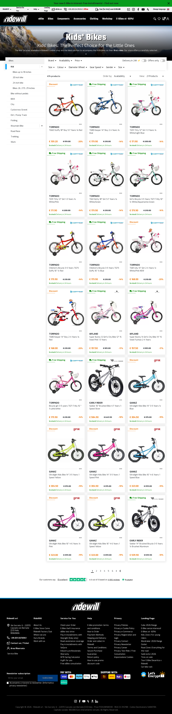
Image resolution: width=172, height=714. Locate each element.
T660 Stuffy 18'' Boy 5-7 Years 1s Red (65, 130)
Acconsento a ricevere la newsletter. (32, 684)
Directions (15, 633)
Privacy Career (120, 647)
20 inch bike (18, 77)
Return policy (93, 657)
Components (63, 19)
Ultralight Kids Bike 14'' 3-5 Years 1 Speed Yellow (64, 476)
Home (76, 30)
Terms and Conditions (97, 647)
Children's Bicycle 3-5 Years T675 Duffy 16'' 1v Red (64, 269)
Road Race (15, 131)
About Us (38, 625)
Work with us (39, 641)
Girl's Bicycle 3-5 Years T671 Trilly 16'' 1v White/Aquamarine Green (146, 200)
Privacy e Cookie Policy (124, 628)
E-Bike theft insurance (70, 628)
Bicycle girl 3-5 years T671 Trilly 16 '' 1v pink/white (65, 407)
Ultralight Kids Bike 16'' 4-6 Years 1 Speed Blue (145, 476)
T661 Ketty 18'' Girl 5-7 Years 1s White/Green (103, 200)
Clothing (94, 19)
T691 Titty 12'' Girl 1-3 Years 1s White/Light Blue (143, 131)
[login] (167, 19)
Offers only (153, 60)
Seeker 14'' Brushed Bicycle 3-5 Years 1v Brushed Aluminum (146, 545)
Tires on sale (147, 657)
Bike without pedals (19, 93)
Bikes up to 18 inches (22, 72)
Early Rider (96, 402)
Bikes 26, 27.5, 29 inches (24, 88)
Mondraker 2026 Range (151, 641)
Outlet (144, 644)
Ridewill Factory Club (43, 631)
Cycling (84, 30)
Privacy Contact (121, 641)
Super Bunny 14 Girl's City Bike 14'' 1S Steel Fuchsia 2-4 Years (146, 338)
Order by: (107, 76)
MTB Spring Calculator (70, 657)
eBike (41, 19)
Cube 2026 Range (149, 625)
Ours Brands (39, 638)
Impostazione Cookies (123, 657)
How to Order (93, 631)
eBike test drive (67, 631)
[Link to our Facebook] (79, 701)
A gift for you (66, 660)
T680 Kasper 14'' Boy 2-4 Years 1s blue (104, 131)
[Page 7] (116, 571)
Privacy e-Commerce (123, 631)
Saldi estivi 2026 (148, 654)
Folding (14, 120)
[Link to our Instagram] (75, 701)
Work (13, 142)
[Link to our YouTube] (83, 701)
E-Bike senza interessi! (151, 628)
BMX (13, 99)
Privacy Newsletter (122, 644)
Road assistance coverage (72, 641)
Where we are (40, 635)
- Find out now (110, 3)
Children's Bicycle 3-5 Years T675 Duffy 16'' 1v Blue (104, 269)
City (12, 104)
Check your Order (68, 625)
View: (142, 76)
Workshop (107, 19)
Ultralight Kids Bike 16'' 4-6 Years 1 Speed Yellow (104, 545)
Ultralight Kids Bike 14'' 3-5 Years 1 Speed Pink (104, 476)
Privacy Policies (121, 625)
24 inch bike (18, 82)
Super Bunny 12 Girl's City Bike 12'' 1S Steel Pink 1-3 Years (105, 338)
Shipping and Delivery (96, 638)
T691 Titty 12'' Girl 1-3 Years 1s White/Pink (62, 200)
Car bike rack (146, 667)
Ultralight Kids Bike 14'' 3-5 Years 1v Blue (145, 407)
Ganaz (133, 402)
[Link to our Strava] (88, 701)
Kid (97, 30)
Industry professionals (70, 651)
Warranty (64, 654)
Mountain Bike (17, 125)
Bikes (50, 19)
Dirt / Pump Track (19, 115)
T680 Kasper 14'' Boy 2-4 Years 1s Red (64, 338)
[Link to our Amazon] (92, 701)
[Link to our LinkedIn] (96, 701)
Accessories (80, 19)
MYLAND (93, 333)
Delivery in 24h (130, 60)
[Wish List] (159, 19)
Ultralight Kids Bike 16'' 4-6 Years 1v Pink (64, 545)
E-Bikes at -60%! (125, 19)
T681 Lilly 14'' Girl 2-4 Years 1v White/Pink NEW (143, 269)
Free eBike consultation (70, 663)
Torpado (54, 127)
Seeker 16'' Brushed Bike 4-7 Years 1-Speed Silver (105, 407)
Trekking (15, 136)
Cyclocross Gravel (19, 109)
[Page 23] (120, 571)
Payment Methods (95, 635)
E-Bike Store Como (42, 628)
